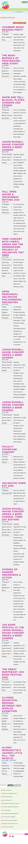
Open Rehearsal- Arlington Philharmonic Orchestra (12, 297)
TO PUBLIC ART (6, 800)
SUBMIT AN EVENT (19, 22)
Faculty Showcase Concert (9, 449)
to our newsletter (9, 793)
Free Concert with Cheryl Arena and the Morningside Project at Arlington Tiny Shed (13, 247)
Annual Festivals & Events (10, 803)
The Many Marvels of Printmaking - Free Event (12, 59)
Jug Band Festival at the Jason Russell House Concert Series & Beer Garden (13, 631)
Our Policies (6, 790)
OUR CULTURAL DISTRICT (9, 820)
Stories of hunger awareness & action (11, 573)
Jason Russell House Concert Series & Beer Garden (13, 145)
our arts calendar (8, 816)
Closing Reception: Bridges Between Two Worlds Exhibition (11, 704)
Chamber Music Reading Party (13, 28)
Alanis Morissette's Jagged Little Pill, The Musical (12, 753)
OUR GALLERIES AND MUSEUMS (9, 806)
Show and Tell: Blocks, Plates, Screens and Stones (13, 101)
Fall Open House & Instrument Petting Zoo (11, 195)
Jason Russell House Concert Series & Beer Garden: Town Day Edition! (13, 514)
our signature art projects (9, 813)
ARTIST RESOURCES (7, 796)
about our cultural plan (9, 823)
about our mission (7, 826)
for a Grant (5, 810)
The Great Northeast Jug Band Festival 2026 (13, 673)
